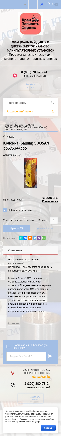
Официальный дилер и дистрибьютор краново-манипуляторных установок (30, 46)
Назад (10, 136)
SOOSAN (30, 125)
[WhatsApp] (44, 238)
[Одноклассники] (30, 238)
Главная (9, 125)
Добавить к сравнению (20, 210)
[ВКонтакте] (25, 238)
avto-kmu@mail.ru (41, 375)
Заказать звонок (30, 86)
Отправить (50, 356)
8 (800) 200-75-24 (34, 72)
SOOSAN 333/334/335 (16, 127)
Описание (15, 250)
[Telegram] (34, 238)
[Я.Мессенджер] (21, 238)
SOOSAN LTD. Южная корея (50, 199)
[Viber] (39, 238)
